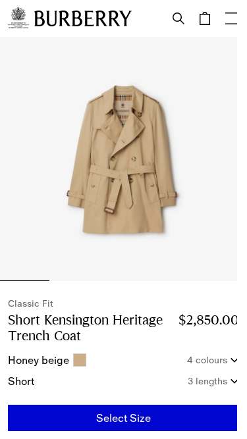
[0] (205, 18)
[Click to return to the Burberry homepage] (83, 18)
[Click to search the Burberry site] (178, 18)
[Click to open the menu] (231, 18)
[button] (123, 418)
